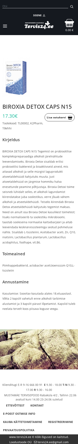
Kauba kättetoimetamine (22, 422)
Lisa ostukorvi (56, 117)
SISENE (38, 15)
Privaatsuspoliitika (18, 430)
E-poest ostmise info (19, 414)
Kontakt (37, 405)
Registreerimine (60, 422)
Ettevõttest (15, 405)
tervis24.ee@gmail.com (53, 442)
